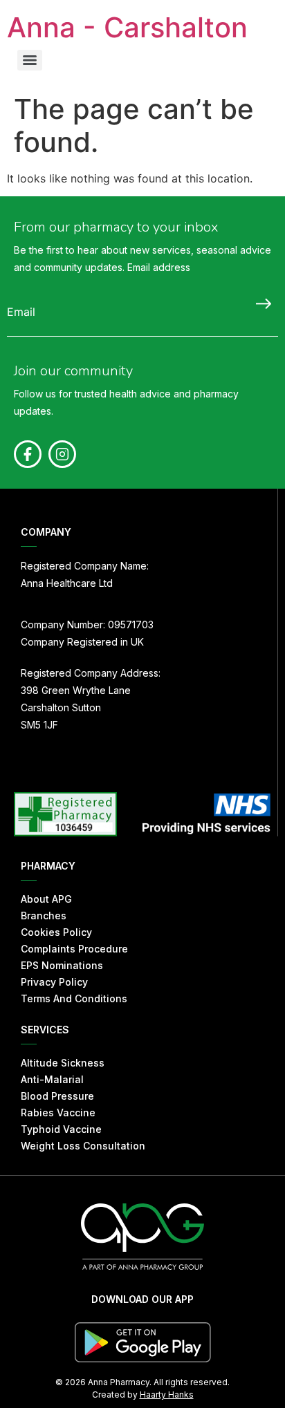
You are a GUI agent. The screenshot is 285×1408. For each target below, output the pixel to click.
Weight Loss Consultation (83, 1146)
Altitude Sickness (62, 1063)
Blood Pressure (57, 1096)
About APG (46, 899)
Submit (260, 303)
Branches (43, 915)
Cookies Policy (56, 932)
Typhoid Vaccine (61, 1129)
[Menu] (29, 60)
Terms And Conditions (74, 998)
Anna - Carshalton (127, 27)
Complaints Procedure (74, 949)
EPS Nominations (62, 965)
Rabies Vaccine (58, 1112)
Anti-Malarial (52, 1079)
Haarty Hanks (167, 1394)
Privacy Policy (54, 982)
